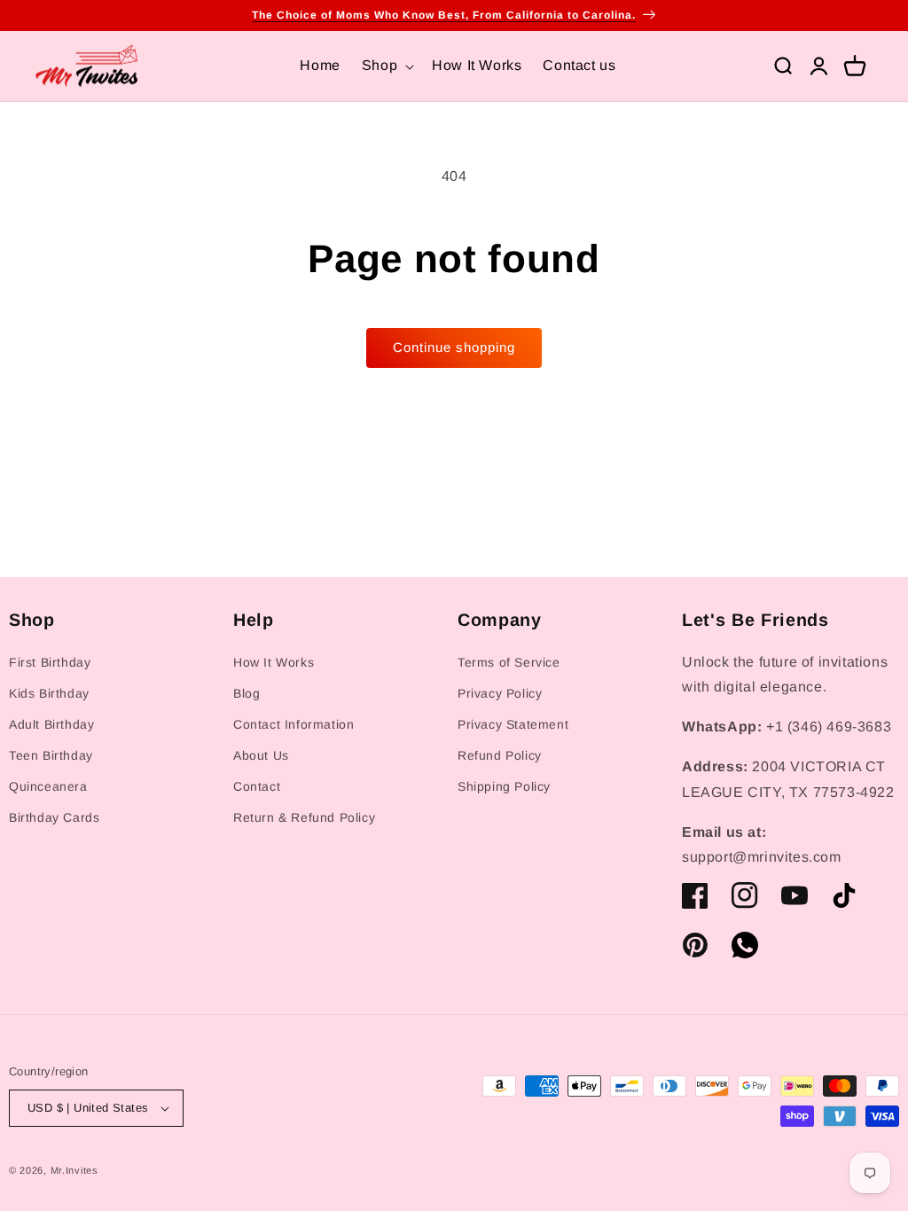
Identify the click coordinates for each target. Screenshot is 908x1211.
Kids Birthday (49, 693)
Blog (246, 693)
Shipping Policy (504, 786)
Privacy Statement (513, 724)
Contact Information (293, 724)
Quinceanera (48, 786)
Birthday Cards (54, 817)
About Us (261, 755)
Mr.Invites (74, 1170)
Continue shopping (454, 347)
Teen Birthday (51, 755)
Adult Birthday (51, 724)
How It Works (273, 662)
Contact (256, 786)
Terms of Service (509, 662)
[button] (386, 66)
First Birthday (49, 662)
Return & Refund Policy (304, 817)
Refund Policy (500, 755)
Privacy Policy (500, 693)
